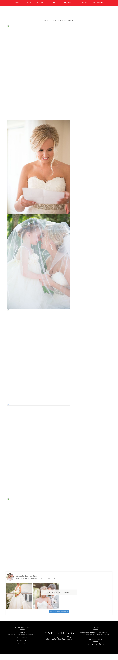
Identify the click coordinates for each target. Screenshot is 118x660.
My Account (22, 646)
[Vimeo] (103, 644)
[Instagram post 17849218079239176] (46, 596)
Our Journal (22, 640)
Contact (22, 643)
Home (22, 632)
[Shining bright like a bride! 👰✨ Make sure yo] (19, 596)
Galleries (22, 637)
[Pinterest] (96, 644)
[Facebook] (88, 644)
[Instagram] (99, 644)
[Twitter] (92, 644)
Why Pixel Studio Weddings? (22, 635)
